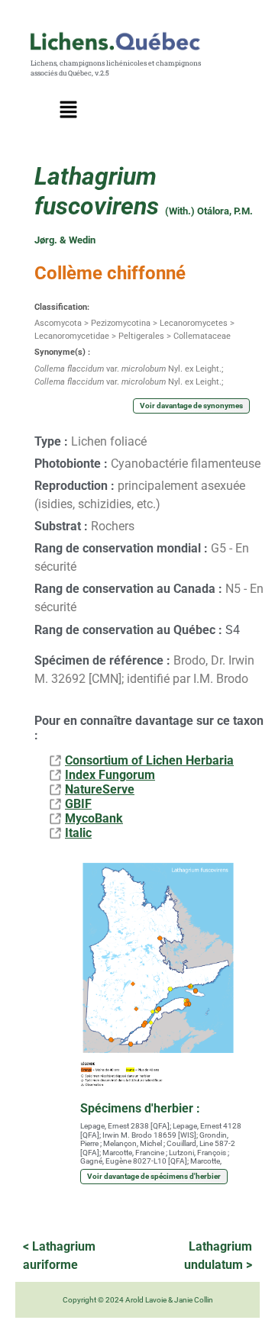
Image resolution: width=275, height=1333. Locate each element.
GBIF (78, 804)
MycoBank (94, 818)
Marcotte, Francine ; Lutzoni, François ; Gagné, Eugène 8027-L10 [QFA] (154, 1157)
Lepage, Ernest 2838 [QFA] (125, 1126)
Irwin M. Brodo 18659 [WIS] (149, 1135)
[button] (68, 110)
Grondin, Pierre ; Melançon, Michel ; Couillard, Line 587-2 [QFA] (157, 1144)
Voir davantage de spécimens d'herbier (154, 1176)
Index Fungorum (110, 775)
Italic (78, 833)
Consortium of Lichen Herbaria (149, 760)
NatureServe (99, 789)
